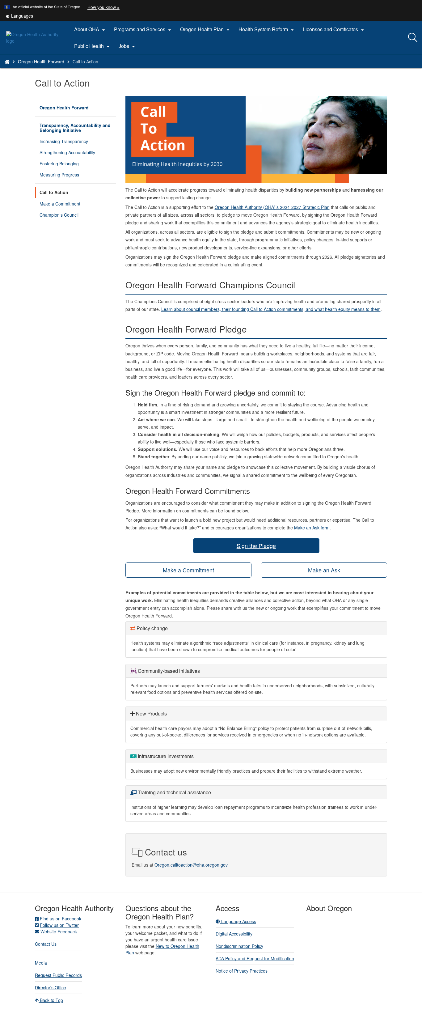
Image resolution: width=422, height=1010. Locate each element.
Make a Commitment (60, 204)
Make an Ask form (312, 527)
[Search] (412, 37)
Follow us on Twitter (59, 925)
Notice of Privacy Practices (242, 971)
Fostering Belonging (59, 163)
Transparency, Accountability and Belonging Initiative (75, 127)
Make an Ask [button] (324, 570)
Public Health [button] (92, 46)
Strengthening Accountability (67, 152)
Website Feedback (58, 931)
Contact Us (46, 944)
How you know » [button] (103, 7)
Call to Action (54, 192)
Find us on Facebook (60, 918)
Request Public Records (58, 975)
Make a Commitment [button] (188, 570)
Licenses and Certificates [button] (334, 29)
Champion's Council (59, 215)
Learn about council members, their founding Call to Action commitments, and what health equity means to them (271, 309)
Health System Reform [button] (266, 29)
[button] (19, 16)
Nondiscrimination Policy (239, 946)
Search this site (67, 69)
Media (41, 963)
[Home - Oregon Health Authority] (7, 61)
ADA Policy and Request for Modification (255, 958)
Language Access (238, 921)
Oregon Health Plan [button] (205, 29)
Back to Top (51, 1000)
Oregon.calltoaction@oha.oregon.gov (191, 865)
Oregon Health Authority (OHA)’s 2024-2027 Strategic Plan (272, 207)
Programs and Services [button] (143, 29)
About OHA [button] (90, 29)
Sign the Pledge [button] (256, 545)
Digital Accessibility (234, 934)
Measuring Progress (59, 175)
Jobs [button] (128, 46)
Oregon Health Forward (41, 61)
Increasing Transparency (64, 141)
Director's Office (50, 987)
